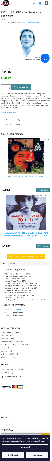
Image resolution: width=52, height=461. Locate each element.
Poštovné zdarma (7, 339)
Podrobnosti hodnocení (30, 22)
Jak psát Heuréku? (8, 348)
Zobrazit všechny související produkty (26, 256)
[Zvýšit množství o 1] (10, 86)
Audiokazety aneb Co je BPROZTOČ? (14, 345)
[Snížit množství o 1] (10, 88)
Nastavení (25, 447)
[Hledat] (33, 3)
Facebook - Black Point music (15, 376)
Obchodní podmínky (8, 357)
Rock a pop (16, 309)
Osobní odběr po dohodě (10, 332)
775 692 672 (9, 373)
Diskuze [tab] (12, 263)
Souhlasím (37, 455)
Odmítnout (13, 455)
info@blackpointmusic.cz (14, 369)
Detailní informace (7, 112)
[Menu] (46, 3)
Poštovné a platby (7, 335)
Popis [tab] (5, 263)
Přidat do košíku (23, 87)
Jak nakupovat (6, 351)
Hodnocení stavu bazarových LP (12, 342)
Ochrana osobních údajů (10, 354)
